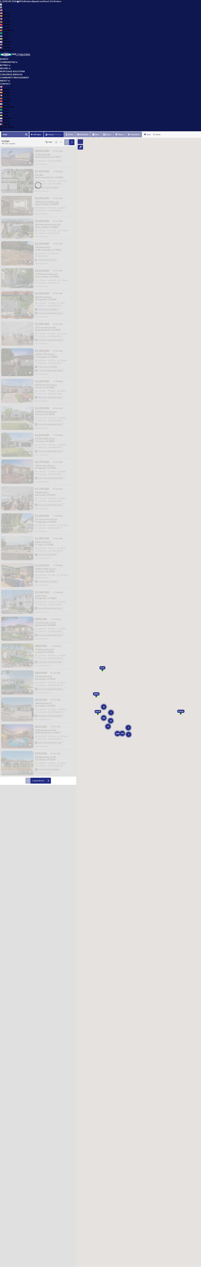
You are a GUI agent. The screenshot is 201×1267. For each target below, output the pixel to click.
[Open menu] (1, 129)
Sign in (10, 50)
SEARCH (4, 59)
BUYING (4, 65)
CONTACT (5, 83)
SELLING (4, 68)
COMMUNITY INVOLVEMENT (14, 77)
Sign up (3, 50)
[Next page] (71, 142)
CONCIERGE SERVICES (11, 74)
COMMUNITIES (7, 62)
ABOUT (4, 80)
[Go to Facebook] (1, 4)
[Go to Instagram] (1, 7)
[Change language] (2, 10)
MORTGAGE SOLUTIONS (12, 71)
